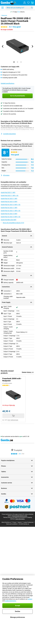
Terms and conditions (12, 524)
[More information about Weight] (2, 262)
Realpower (4, 15)
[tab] (14, 62)
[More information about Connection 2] (2, 293)
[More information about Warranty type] (2, 242)
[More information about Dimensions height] (2, 265)
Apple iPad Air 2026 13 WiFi (9, 213)
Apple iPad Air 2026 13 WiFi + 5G (10, 216)
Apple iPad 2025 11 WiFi (8, 192)
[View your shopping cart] (32, 2)
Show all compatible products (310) (13, 223)
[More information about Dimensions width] (2, 268)
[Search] (31, 7)
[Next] (32, 46)
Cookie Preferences (28, 522)
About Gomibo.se (6, 522)
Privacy (14, 522)
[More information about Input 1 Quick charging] (2, 307)
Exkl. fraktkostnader (13, 420)
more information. (20, 519)
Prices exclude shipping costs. (19, 516)
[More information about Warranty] (2, 240)
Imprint (20, 522)
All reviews (6, 175)
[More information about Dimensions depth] (2, 271)
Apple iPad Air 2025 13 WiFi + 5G (10, 204)
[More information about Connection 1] (2, 291)
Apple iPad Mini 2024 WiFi (8, 220)
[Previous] (3, 46)
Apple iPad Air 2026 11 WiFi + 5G (10, 210)
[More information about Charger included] (2, 279)
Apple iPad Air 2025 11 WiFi (9, 198)
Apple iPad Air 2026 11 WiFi (9, 207)
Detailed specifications (7, 83)
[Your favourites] (28, 2)
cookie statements (10, 601)
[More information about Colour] (2, 260)
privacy (30, 599)
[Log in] (24, 2)
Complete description (9, 134)
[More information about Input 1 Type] (2, 313)
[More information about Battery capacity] (2, 282)
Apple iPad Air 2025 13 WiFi (9, 201)
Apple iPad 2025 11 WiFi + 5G (9, 195)
